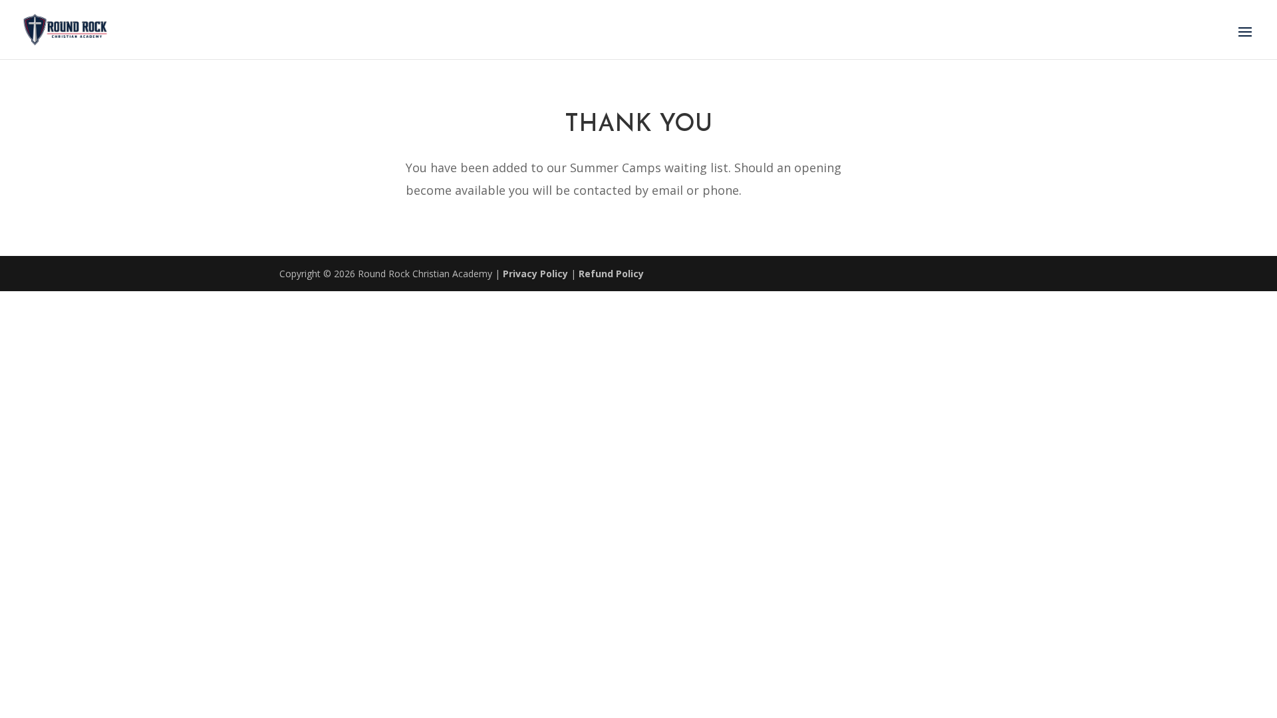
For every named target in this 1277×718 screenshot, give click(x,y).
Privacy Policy (535, 273)
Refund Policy (611, 273)
